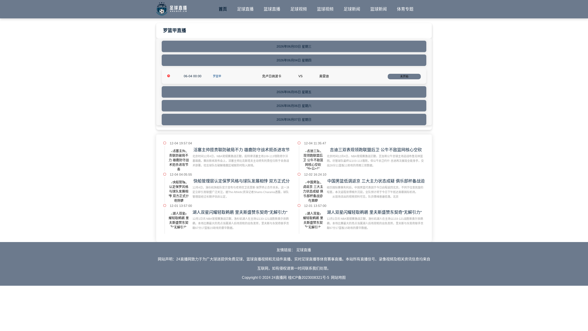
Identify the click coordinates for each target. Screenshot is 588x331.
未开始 (404, 76)
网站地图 (338, 278)
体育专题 (405, 9)
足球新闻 (352, 9)
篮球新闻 (378, 9)
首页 (223, 9)
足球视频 (298, 9)
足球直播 (245, 9)
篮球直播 (272, 9)
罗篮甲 (217, 76)
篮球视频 (325, 9)
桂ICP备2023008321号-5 (308, 278)
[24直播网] (171, 8)
